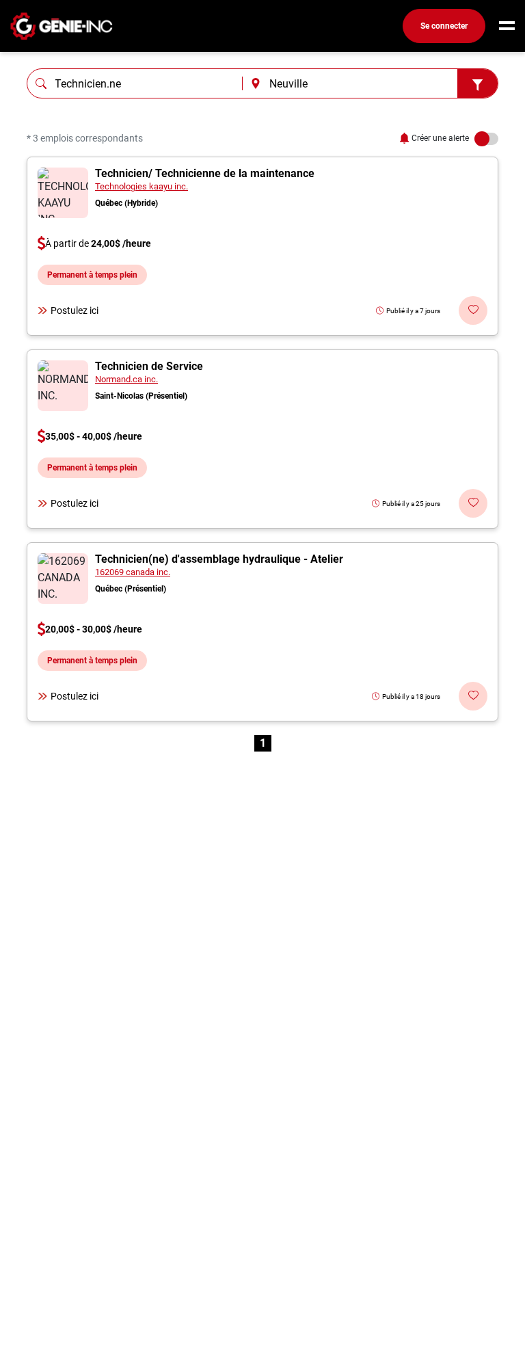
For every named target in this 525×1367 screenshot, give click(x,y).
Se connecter (444, 26)
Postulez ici (74, 310)
